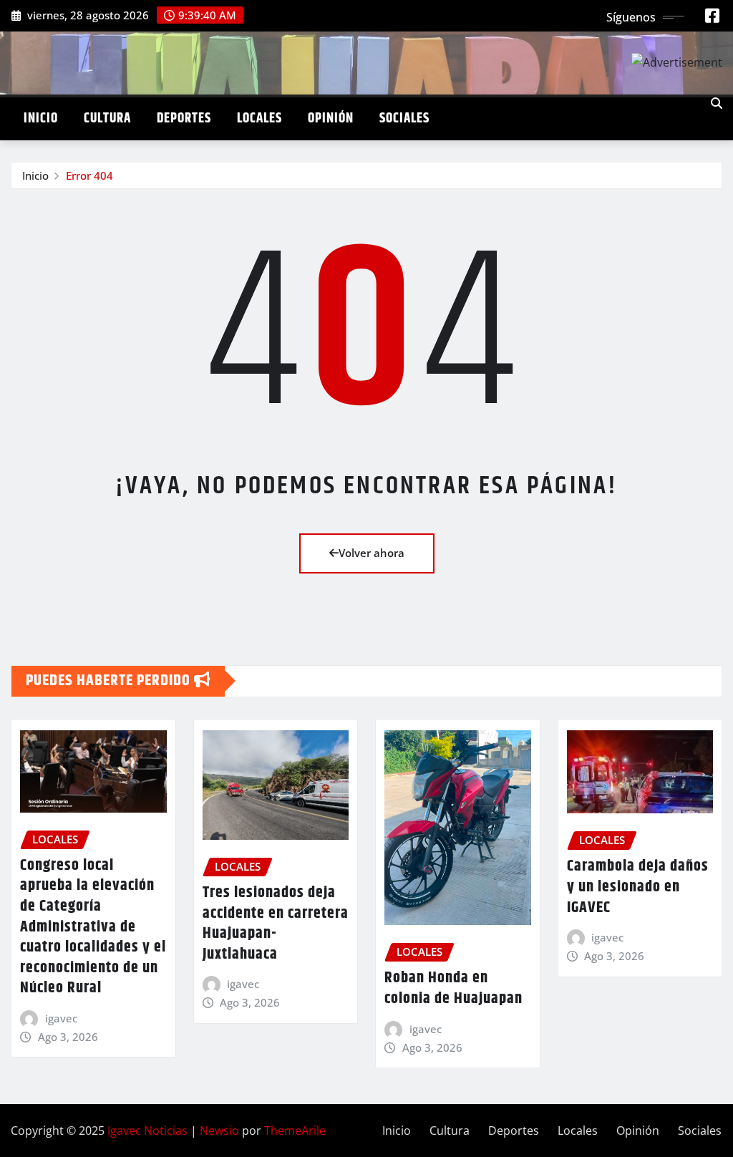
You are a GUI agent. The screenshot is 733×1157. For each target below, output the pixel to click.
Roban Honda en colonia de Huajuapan (453, 988)
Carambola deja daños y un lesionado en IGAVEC (638, 886)
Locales (259, 118)
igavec (61, 1018)
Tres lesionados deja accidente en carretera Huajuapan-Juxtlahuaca (276, 924)
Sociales (404, 118)
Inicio (41, 118)
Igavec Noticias (147, 1130)
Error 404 (89, 175)
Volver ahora (371, 553)
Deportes (184, 118)
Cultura (107, 118)
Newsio (219, 1130)
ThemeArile (295, 1130)
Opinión (331, 118)
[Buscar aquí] (716, 103)
